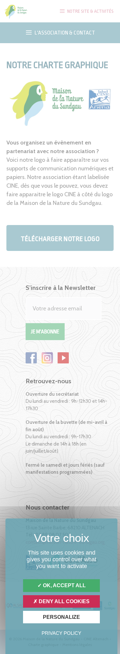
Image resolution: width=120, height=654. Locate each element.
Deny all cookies (63, 601)
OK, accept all (64, 585)
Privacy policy (61, 633)
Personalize (61, 617)
